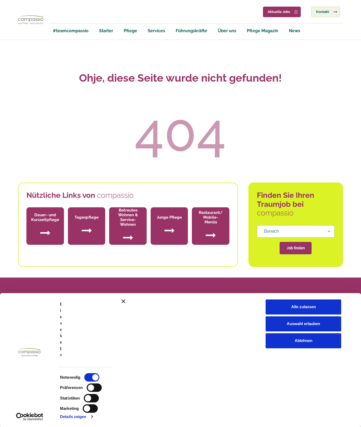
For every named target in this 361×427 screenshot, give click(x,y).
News (294, 30)
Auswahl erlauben (303, 323)
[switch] (94, 387)
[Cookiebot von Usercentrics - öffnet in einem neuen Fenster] (29, 417)
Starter (106, 30)
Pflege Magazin (262, 30)
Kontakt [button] (322, 12)
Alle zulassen (303, 306)
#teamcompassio (71, 30)
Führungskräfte (191, 30)
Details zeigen (73, 416)
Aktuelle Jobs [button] (279, 12)
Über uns (227, 30)
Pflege (130, 30)
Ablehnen (303, 340)
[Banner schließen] (238, 301)
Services (156, 30)
